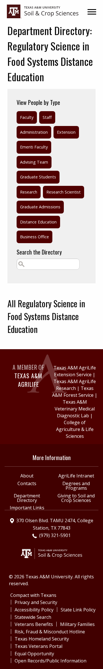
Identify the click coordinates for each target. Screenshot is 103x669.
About (26, 475)
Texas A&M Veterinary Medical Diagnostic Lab (75, 409)
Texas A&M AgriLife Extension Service (75, 371)
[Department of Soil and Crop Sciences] (42, 11)
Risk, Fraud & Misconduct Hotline (50, 632)
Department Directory (27, 498)
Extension (66, 132)
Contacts (26, 483)
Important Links (27, 507)
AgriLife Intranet (76, 475)
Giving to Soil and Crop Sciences (76, 498)
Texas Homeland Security (42, 639)
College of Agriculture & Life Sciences (75, 429)
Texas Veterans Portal (38, 646)
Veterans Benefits (34, 624)
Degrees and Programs (76, 485)
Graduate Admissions (40, 207)
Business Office (34, 236)
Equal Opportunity (34, 653)
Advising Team (34, 162)
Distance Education (38, 222)
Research (28, 192)
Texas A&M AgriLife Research (75, 384)
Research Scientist (63, 192)
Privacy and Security (36, 602)
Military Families (77, 624)
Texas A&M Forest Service (73, 391)
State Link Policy (78, 610)
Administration (34, 132)
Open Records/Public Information (50, 661)
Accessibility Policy (34, 610)
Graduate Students (38, 177)
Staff (47, 117)
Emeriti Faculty (34, 147)
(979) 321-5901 (55, 535)
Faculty (26, 117)
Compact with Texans (33, 595)
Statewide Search (33, 617)
